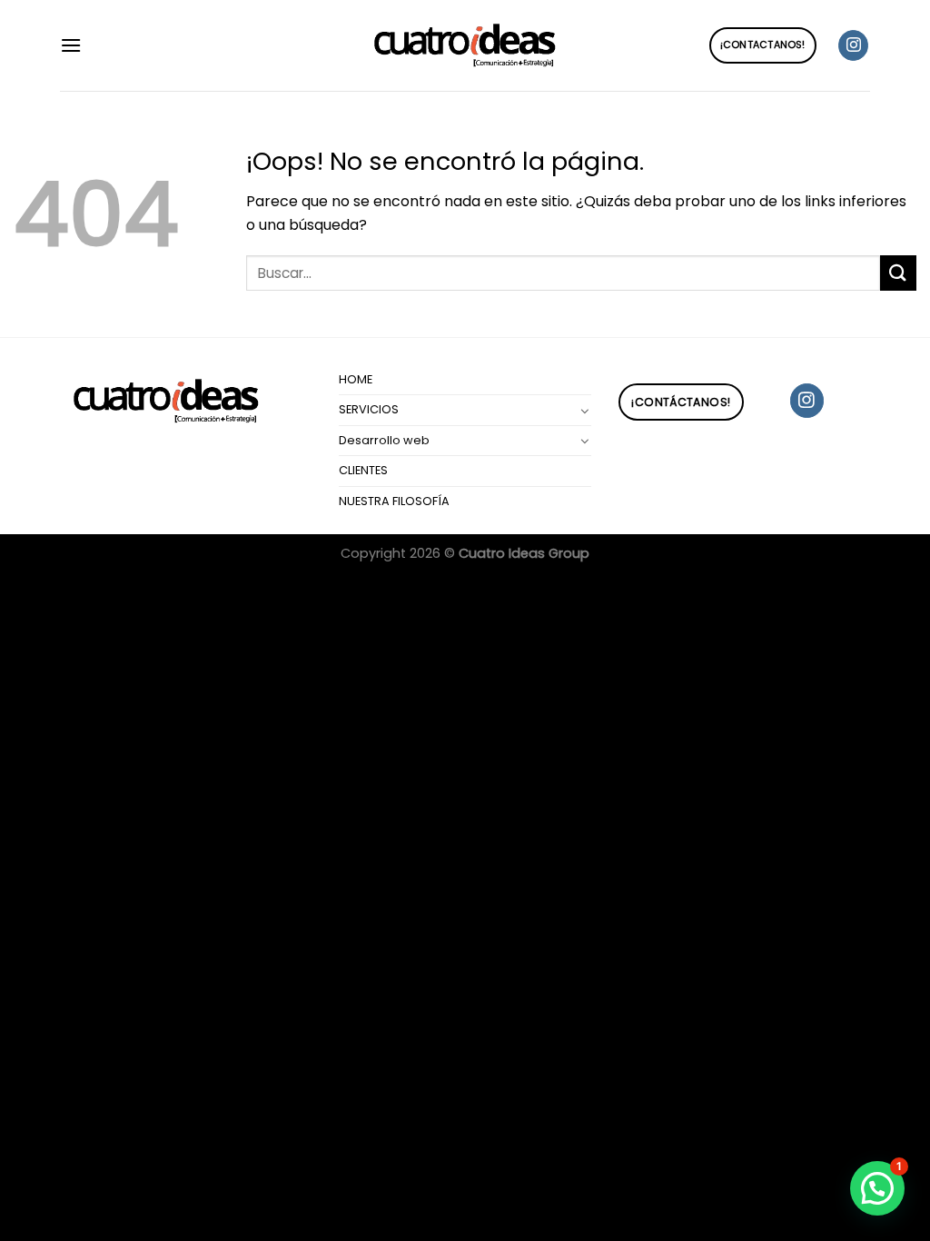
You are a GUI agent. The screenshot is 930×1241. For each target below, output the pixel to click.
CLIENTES (363, 470)
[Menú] (71, 45)
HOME (355, 379)
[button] (877, 1188)
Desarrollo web (384, 440)
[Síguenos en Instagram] (853, 45)
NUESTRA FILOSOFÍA (394, 501)
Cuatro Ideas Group (524, 553)
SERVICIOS (369, 409)
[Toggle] (584, 411)
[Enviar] (898, 273)
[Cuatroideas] (465, 46)
